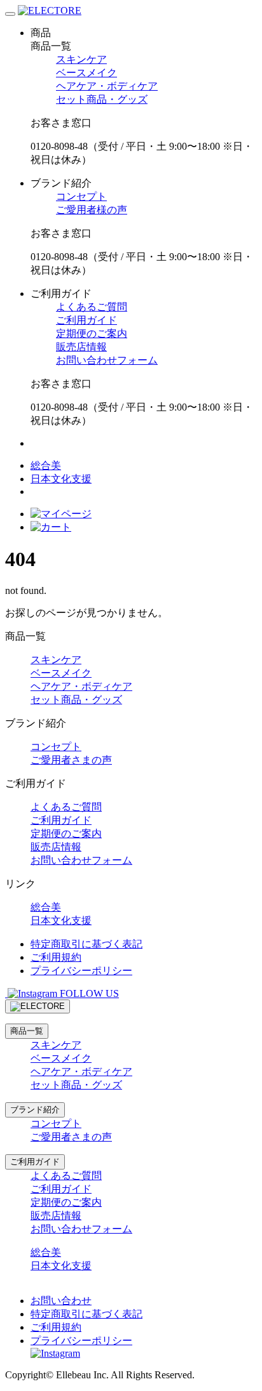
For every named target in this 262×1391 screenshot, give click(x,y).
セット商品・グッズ (102, 99)
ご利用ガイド (86, 320)
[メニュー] (10, 14)
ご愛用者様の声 (91, 209)
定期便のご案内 (91, 333)
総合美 (46, 465)
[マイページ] (61, 513)
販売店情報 (81, 346)
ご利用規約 (56, 957)
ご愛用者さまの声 (71, 760)
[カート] (51, 527)
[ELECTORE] (49, 10)
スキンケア (81, 59)
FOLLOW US (88, 993)
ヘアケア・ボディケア (107, 86)
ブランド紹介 (35, 1109)
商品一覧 (26, 1031)
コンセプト (81, 196)
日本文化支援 (61, 478)
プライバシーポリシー (81, 970)
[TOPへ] (37, 1006)
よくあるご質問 (91, 306)
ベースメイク (86, 72)
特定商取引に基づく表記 (86, 944)
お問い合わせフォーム (107, 360)
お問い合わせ (61, 1300)
